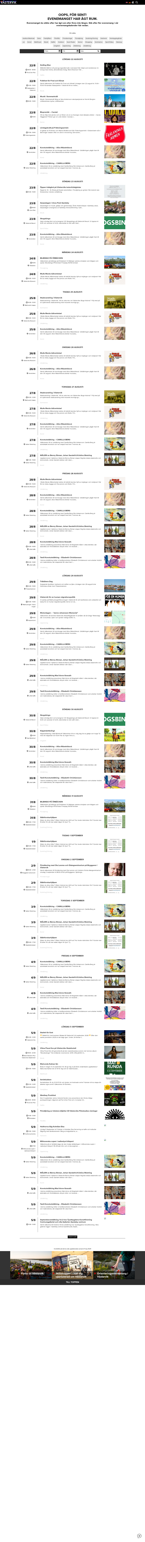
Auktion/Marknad (28, 38)
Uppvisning (67, 46)
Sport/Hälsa (109, 42)
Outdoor (61, 42)
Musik (46, 42)
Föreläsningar (67, 38)
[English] (127, 2)
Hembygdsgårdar (116, 38)
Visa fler (72, 1237)
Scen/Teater (71, 42)
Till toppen (72, 1282)
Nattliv (53, 42)
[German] (130, 2)
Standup (119, 42)
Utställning (87, 46)
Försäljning (79, 38)
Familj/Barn (47, 38)
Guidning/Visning (92, 38)
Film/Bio (57, 38)
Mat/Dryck (37, 42)
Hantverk (103, 38)
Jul (24, 42)
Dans (39, 38)
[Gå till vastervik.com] (8, 3)
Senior (80, 42)
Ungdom (57, 46)
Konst (29, 42)
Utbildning (77, 46)
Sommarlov (99, 42)
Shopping (88, 42)
